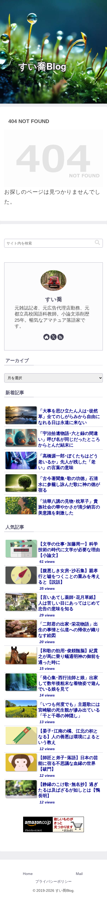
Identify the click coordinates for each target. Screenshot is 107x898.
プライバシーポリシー (53, 881)
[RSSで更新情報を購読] (60, 337)
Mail (79, 874)
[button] (97, 243)
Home (28, 874)
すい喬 (53, 299)
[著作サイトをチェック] (46, 337)
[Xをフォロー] (53, 337)
